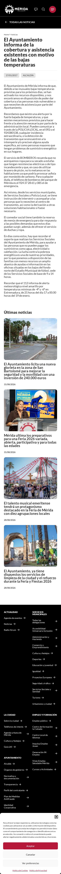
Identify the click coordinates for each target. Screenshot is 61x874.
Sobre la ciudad (11, 721)
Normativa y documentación (11, 777)
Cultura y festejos (12, 741)
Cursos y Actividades (42, 769)
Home (6, 34)
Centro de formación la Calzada (42, 728)
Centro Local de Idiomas (40, 736)
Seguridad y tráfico (41, 683)
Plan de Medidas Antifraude (12, 797)
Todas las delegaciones (38, 621)
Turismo (36, 697)
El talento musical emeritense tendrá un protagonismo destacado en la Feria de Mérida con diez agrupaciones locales (28, 508)
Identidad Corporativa (10, 806)
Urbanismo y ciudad (42, 704)
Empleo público (40, 721)
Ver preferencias (30, 863)
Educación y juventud (42, 665)
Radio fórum (10, 630)
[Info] (36, 9)
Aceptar (30, 846)
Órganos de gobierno (14, 770)
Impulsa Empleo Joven (40, 744)
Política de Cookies (20, 870)
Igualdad (36, 671)
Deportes (36, 659)
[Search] (43, 9)
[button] (56, 816)
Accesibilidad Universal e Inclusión (42, 629)
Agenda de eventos (13, 618)
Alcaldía (28, 75)
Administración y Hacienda (40, 638)
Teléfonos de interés (13, 727)
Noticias (14, 34)
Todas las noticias (22, 22)
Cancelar (30, 854)
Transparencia (11, 784)
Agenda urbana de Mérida (12, 734)
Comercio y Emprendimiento (40, 646)
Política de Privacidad (38, 870)
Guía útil (8, 747)
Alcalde (7, 764)
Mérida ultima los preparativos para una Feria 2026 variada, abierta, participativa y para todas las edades (30, 440)
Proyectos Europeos (42, 677)
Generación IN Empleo (39, 753)
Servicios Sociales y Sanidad (41, 690)
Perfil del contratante (14, 790)
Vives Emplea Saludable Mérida (40, 762)
